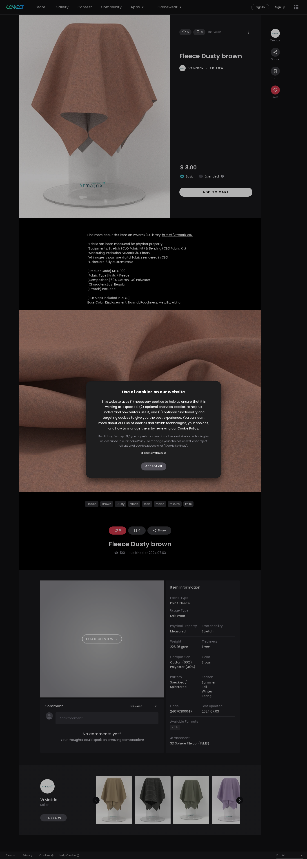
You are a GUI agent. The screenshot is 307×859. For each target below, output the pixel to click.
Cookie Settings (175, 445)
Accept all (153, 466)
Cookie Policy (188, 428)
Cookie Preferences (155, 453)
